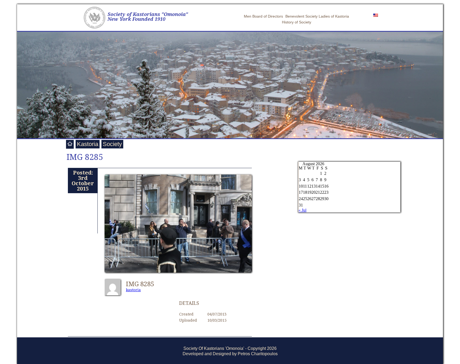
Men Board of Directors (263, 16)
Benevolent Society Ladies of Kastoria (317, 16)
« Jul (302, 210)
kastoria (133, 289)
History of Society (296, 22)
